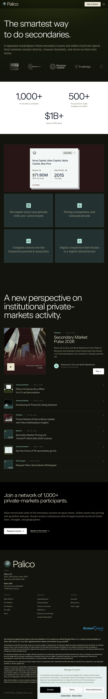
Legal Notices (42, 599)
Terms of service (44, 606)
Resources (75, 603)
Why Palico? (8, 599)
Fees (6, 614)
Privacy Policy (77, 695)
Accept (50, 690)
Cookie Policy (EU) (44, 617)
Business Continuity (45, 614)
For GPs (7, 610)
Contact (74, 599)
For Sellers (8, 603)
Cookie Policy (66, 695)
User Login (75, 606)
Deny (72, 690)
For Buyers (8, 606)
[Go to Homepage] (10, 4)
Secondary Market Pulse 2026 (70, 339)
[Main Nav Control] (103, 4)
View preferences (94, 690)
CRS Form (41, 610)
